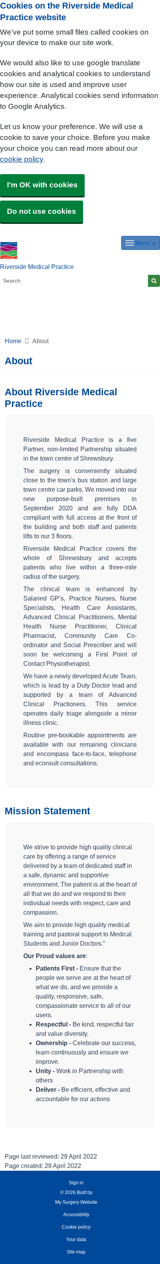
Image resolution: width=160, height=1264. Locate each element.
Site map (76, 1252)
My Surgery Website (76, 1202)
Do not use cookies (41, 211)
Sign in (76, 1182)
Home (13, 341)
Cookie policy (76, 1227)
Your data (76, 1239)
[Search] (154, 281)
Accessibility (76, 1214)
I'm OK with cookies (42, 185)
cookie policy (21, 159)
